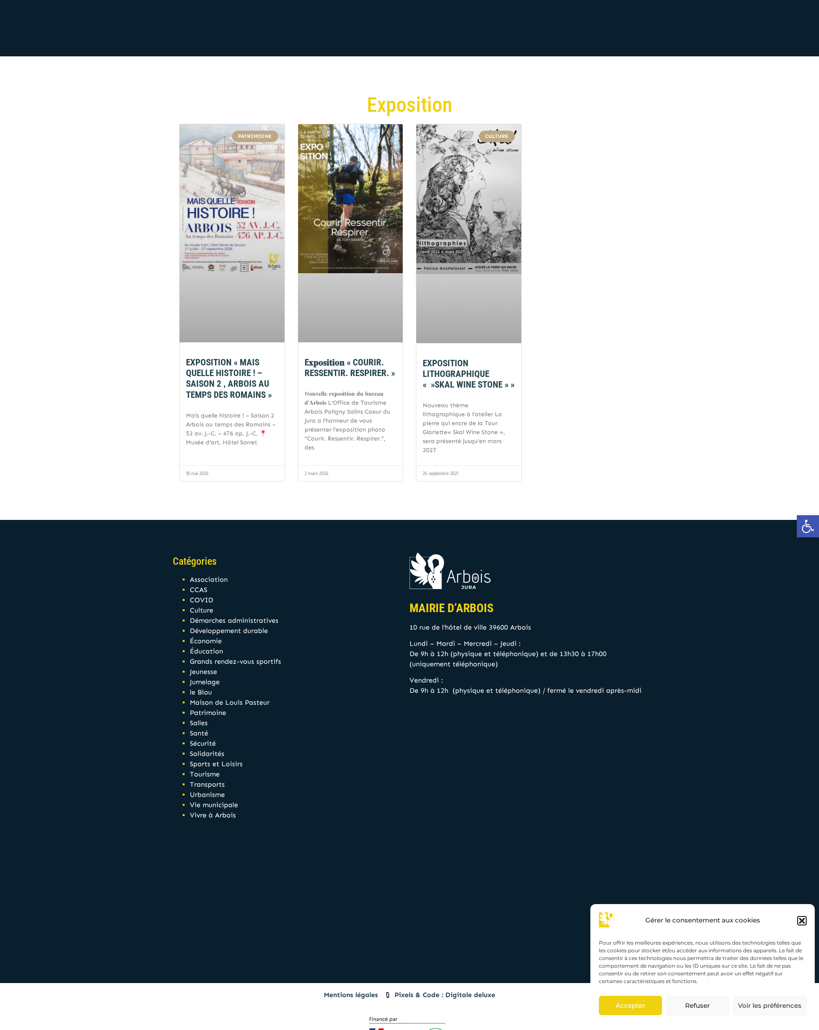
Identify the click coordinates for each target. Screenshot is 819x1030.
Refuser (697, 1005)
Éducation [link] (206, 651)
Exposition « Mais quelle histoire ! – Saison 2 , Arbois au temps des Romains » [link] (229, 378)
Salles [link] (199, 723)
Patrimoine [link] (208, 713)
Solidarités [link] (207, 754)
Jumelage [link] (205, 682)
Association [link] (209, 579)
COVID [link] (201, 600)
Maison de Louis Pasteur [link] (230, 702)
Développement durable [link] (229, 631)
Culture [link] (201, 610)
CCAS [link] (198, 590)
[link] (808, 526)
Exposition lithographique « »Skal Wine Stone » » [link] (468, 374)
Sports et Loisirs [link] (216, 764)
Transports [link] (207, 784)
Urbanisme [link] (207, 795)
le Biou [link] (201, 692)
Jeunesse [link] (203, 672)
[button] (802, 920)
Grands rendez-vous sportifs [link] (235, 661)
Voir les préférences (770, 1005)
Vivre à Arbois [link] (213, 815)
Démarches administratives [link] (234, 620)
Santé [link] (199, 733)
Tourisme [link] (205, 774)
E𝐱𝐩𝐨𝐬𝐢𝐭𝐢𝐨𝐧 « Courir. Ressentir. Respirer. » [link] (350, 367)
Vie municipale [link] (214, 805)
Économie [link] (206, 641)
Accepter (630, 1005)
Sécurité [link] (203, 743)
